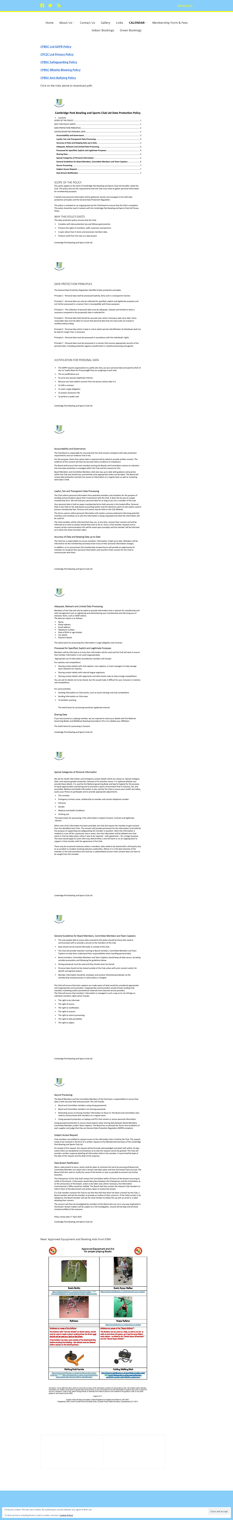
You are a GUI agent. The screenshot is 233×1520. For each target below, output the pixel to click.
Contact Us (87, 23)
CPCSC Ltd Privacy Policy (57, 54)
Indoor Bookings (103, 30)
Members (185, 5)
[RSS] (59, 5)
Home (49, 23)
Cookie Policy (66, 1515)
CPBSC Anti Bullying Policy (58, 78)
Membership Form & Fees (170, 23)
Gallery (105, 23)
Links (119, 23)
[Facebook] (43, 5)
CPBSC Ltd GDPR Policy (55, 46)
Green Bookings (131, 30)
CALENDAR (137, 23)
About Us (65, 23)
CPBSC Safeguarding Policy (58, 62)
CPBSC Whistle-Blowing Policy (60, 70)
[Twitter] (50, 5)
